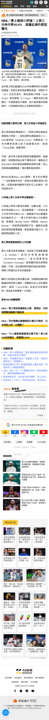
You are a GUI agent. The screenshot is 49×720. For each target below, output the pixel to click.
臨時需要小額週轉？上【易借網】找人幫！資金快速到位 (35, 585)
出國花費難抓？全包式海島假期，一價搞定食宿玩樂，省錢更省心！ (39, 605)
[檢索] (41, 2)
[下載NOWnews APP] (36, 2)
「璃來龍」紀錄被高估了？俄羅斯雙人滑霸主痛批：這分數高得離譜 (35, 650)
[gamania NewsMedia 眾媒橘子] (24, 701)
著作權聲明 (39, 678)
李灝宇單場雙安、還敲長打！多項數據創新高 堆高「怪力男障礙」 (24, 605)
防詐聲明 (8, 678)
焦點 (16, 6)
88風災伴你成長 (26, 10)
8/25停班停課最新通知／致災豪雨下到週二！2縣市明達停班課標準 (24, 624)
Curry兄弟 (41, 442)
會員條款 (15, 682)
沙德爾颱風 (6, 6)
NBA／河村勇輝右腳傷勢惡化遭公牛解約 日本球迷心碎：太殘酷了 (24, 323)
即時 (22, 6)
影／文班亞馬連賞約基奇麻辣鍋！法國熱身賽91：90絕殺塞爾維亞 (39, 559)
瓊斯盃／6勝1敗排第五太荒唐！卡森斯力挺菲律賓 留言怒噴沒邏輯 (9, 605)
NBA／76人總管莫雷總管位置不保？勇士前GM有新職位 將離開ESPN (24, 336)
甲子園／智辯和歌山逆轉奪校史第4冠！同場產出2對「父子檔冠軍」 (9, 625)
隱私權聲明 (28, 678)
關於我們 (24, 682)
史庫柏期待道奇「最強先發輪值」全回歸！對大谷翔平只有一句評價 (24, 539)
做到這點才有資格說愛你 (9, 559)
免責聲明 (18, 678)
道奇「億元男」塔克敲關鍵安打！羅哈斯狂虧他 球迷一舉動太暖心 (13, 585)
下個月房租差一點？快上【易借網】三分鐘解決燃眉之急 (39, 539)
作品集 (40, 415)
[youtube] (32, 691)
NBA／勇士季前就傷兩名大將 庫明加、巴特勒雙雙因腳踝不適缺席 (24, 310)
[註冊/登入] (46, 2)
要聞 (28, 6)
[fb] (15, 691)
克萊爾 (29, 442)
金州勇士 (7, 442)
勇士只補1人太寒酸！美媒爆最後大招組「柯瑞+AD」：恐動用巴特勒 (24, 559)
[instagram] (21, 691)
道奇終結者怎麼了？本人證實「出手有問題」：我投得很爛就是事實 (39, 624)
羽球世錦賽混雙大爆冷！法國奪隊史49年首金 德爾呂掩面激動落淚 (9, 539)
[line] (26, 691)
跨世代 (40, 10)
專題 (35, 6)
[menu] (47, 6)
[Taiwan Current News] (31, 2)
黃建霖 (7, 32)
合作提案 (34, 682)
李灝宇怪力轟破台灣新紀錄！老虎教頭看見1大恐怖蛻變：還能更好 (13, 650)
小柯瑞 (19, 442)
